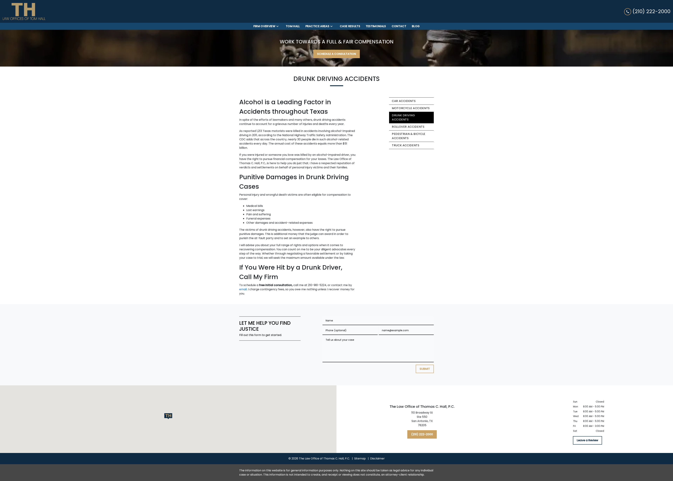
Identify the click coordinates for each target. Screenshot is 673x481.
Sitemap (360, 458)
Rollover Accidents (408, 127)
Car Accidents (404, 101)
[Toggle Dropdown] (278, 26)
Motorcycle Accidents (411, 108)
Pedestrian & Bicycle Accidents (408, 136)
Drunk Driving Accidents (403, 117)
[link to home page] (24, 11)
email (243, 289)
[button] (168, 416)
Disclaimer (377, 458)
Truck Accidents (405, 145)
